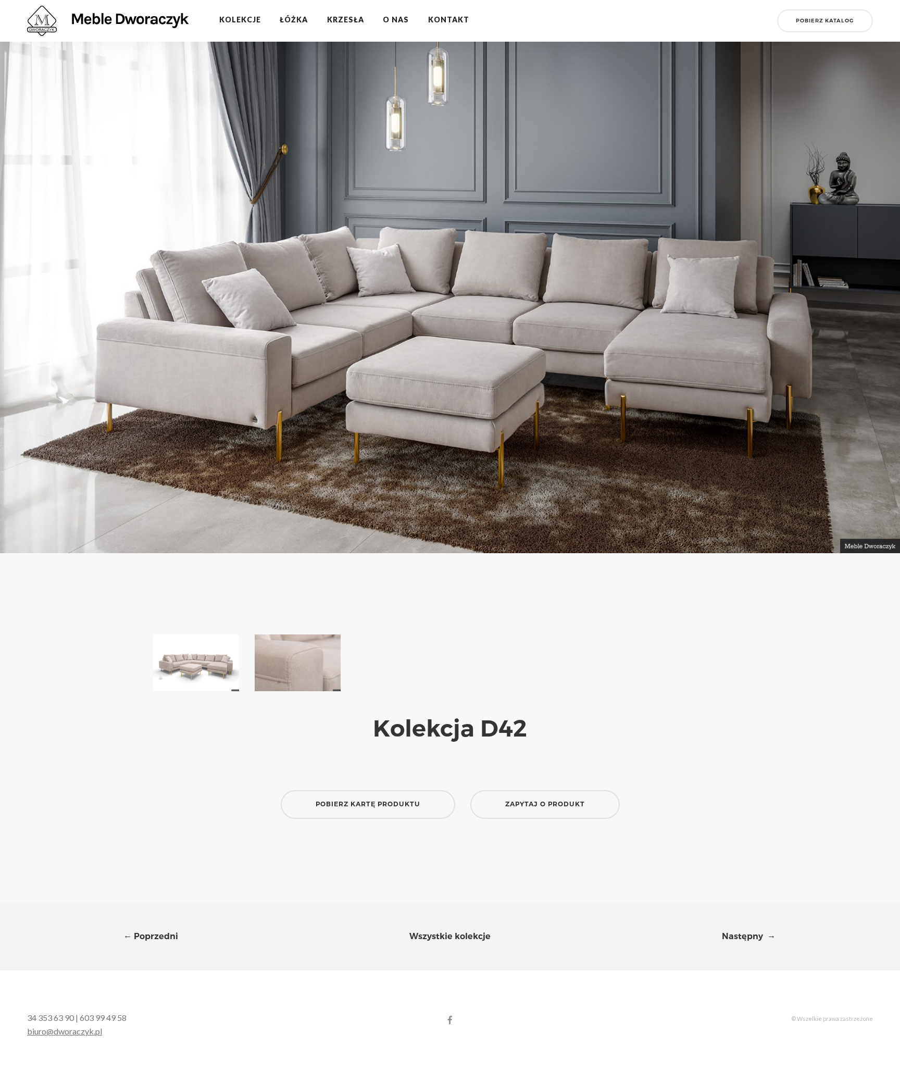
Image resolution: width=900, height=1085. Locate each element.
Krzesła (345, 19)
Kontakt (448, 19)
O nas (396, 19)
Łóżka (294, 19)
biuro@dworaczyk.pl (64, 1031)
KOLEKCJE (240, 19)
